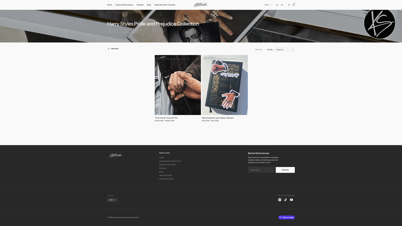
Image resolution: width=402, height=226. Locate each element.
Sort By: (270, 50)
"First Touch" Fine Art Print (166, 118)
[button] (282, 5)
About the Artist (165, 175)
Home (109, 12)
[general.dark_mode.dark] (277, 5)
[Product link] (178, 90)
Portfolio (162, 168)
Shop (161, 172)
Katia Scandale (118, 217)
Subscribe (285, 170)
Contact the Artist (166, 179)
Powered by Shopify (131, 217)
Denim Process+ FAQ (167, 165)
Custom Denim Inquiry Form (170, 161)
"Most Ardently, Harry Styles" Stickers (218, 118)
